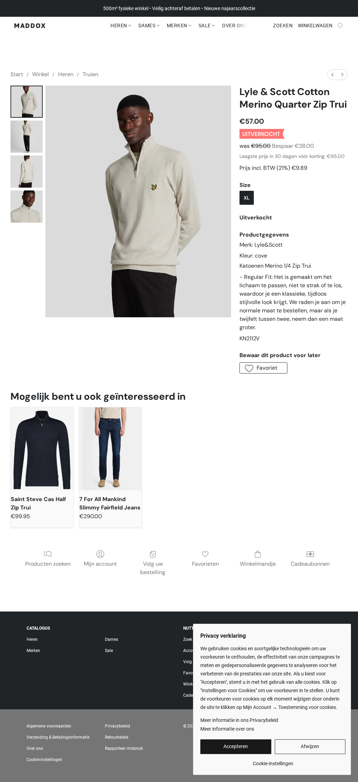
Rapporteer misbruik (124, 748)
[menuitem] (332, 75)
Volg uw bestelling (152, 568)
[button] (30, 25)
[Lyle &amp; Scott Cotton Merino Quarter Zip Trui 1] (26, 137)
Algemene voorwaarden (49, 726)
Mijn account (100, 563)
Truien (90, 74)
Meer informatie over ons (227, 729)
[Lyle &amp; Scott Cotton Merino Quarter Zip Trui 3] (26, 206)
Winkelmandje (258, 563)
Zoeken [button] (283, 25)
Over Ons (234, 25)
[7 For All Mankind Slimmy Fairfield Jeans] (110, 448)
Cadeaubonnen (310, 563)
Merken (178, 25)
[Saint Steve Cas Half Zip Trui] (42, 448)
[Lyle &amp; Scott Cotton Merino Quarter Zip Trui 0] (26, 102)
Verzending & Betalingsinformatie (58, 737)
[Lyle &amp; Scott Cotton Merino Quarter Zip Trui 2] (26, 171)
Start (16, 74)
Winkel (40, 74)
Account (191, 650)
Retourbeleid (116, 737)
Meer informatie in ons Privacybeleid (239, 720)
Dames (147, 25)
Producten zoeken (48, 563)
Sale (205, 25)
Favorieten (205, 563)
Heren (119, 25)
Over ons (35, 748)
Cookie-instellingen (44, 759)
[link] (272, 761)
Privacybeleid (117, 726)
